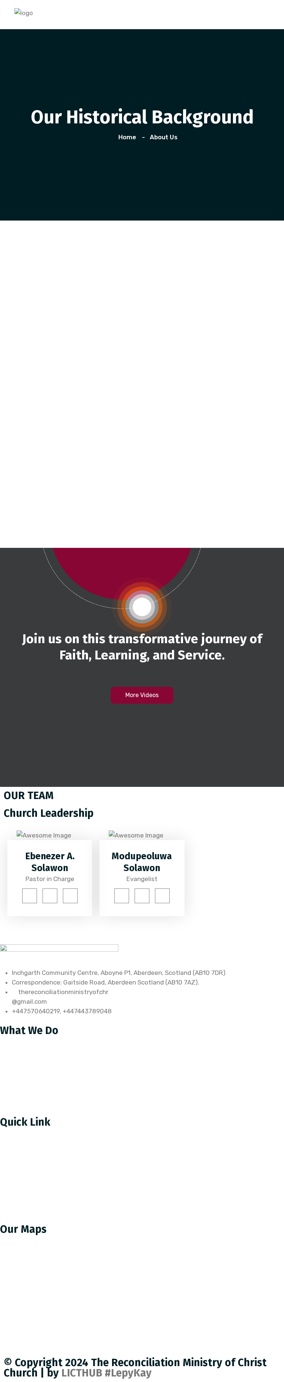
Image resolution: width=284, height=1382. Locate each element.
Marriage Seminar (31, 1071)
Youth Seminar (27, 1056)
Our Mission (22, 1147)
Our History (22, 1132)
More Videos (142, 695)
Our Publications (30, 1179)
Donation (19, 1210)
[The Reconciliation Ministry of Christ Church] (23, 12)
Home (128, 137)
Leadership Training (34, 1087)
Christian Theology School (44, 1040)
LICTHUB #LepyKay (106, 1373)
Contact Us (22, 1194)
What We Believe (30, 1163)
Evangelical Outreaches (40, 1102)
